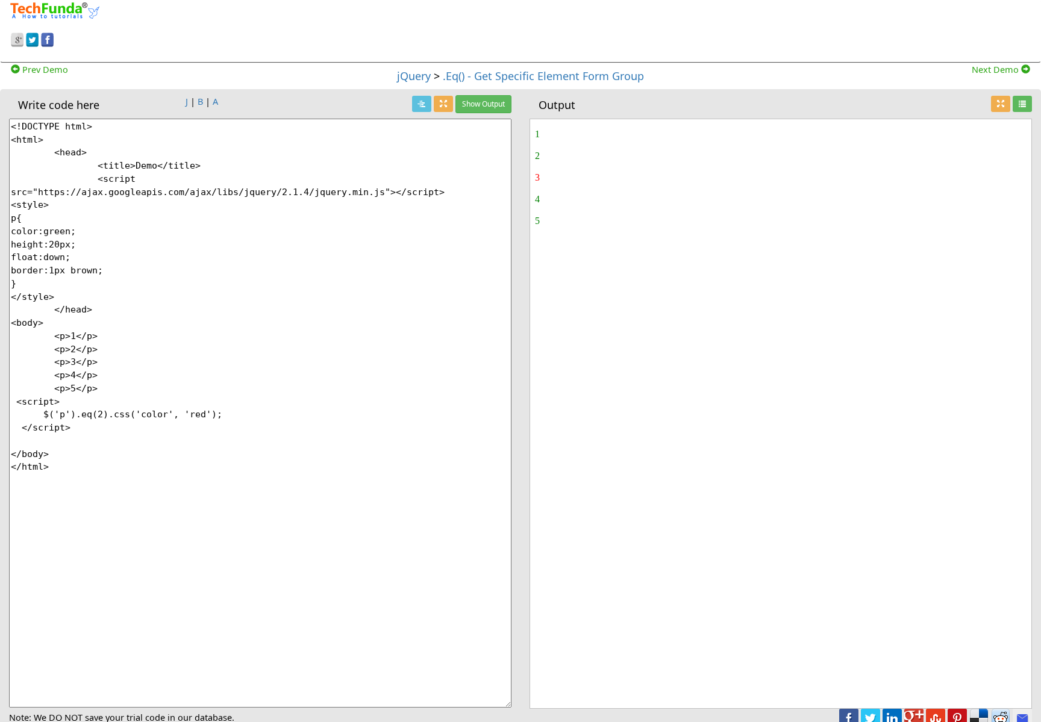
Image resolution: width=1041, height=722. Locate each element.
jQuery (414, 76)
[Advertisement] (669, 29)
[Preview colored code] (421, 104)
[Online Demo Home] (55, 9)
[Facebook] (47, 38)
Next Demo (996, 69)
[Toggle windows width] (443, 104)
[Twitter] (32, 38)
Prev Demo (44, 69)
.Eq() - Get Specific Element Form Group (543, 76)
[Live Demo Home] (1022, 104)
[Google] (17, 38)
